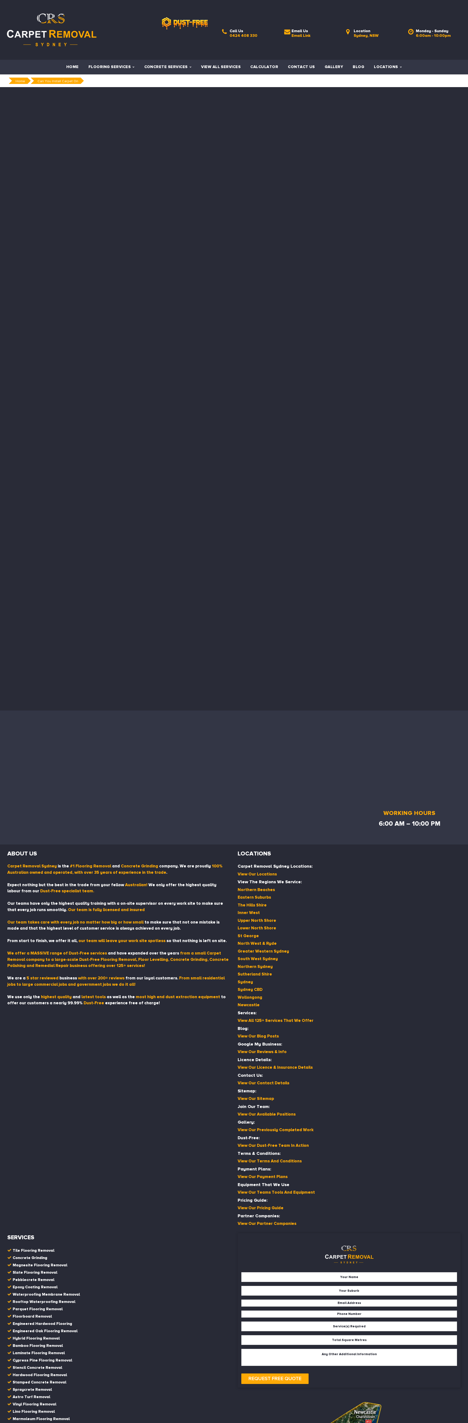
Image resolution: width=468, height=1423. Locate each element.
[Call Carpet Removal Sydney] (224, 33)
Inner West (249, 912)
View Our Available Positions (267, 1114)
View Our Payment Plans (263, 1176)
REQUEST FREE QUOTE (275, 1378)
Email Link (301, 35)
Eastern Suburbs (254, 897)
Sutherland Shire (255, 974)
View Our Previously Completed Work (275, 1129)
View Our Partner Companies (267, 1223)
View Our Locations (257, 874)
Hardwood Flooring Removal (40, 1374)
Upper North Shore (257, 920)
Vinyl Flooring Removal (34, 1404)
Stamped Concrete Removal (39, 1382)
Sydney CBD (250, 989)
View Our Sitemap (256, 1098)
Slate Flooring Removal (35, 1272)
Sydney (245, 982)
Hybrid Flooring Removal (36, 1338)
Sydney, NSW (366, 35)
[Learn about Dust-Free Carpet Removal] (184, 14)
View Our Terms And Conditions (270, 1161)
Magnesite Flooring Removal (40, 1265)
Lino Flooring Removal (34, 1411)
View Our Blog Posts (258, 1036)
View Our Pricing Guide (260, 1207)
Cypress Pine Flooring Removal (42, 1360)
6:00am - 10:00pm (433, 35)
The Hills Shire (252, 905)
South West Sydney (258, 958)
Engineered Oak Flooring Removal (45, 1331)
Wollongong (250, 997)
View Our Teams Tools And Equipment (276, 1192)
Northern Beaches (256, 889)
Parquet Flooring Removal (38, 1309)
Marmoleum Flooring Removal (41, 1418)
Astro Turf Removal (31, 1396)
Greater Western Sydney (263, 951)
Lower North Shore (257, 928)
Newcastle (249, 1004)
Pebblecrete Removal (33, 1279)
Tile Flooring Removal (33, 1250)
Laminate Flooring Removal (39, 1353)
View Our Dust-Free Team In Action (273, 1145)
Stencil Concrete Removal (37, 1367)
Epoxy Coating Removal (35, 1287)
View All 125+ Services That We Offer (275, 1020)
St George (248, 935)
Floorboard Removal (32, 1316)
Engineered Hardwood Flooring (42, 1323)
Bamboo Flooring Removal (38, 1345)
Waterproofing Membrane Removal (46, 1294)
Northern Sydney (255, 966)
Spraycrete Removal (32, 1389)
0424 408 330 (243, 35)
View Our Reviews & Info (262, 1051)
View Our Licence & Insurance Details (275, 1067)
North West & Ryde (257, 943)
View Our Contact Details (263, 1083)
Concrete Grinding (30, 1257)
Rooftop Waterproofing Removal (44, 1301)
